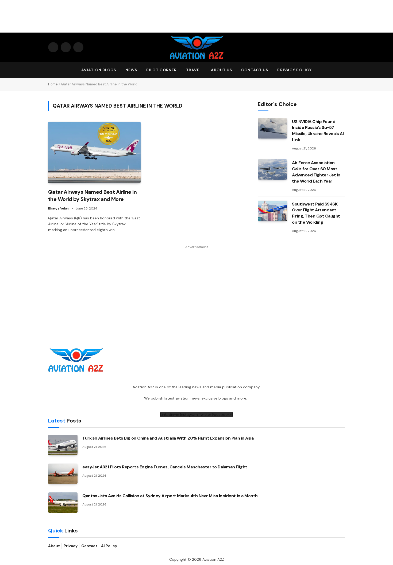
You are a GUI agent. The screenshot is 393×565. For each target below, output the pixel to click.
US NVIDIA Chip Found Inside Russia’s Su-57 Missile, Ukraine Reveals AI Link (318, 131)
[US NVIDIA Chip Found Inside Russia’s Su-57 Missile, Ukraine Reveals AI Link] (272, 128)
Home (53, 84)
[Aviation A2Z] (196, 47)
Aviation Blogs (98, 70)
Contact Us (254, 70)
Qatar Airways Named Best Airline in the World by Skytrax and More (92, 195)
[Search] (342, 70)
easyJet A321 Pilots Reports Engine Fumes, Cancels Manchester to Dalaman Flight (164, 467)
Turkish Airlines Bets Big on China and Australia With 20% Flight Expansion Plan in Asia (167, 438)
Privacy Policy (294, 70)
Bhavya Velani (59, 208)
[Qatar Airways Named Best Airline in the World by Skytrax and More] (94, 152)
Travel (194, 70)
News (131, 70)
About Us (221, 70)
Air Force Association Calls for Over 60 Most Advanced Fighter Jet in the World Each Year (316, 172)
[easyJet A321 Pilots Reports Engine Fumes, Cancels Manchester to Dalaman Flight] (63, 474)
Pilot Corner (161, 70)
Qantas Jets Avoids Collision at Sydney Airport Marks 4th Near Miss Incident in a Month (170, 496)
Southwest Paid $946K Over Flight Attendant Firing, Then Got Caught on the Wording (316, 213)
